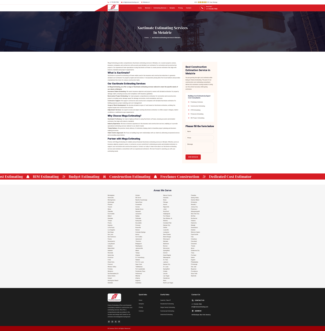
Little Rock (111, 227)
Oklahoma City (195, 250)
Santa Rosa (138, 202)
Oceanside (138, 204)
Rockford (166, 211)
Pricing (180, 8)
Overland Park (167, 223)
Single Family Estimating (167, 307)
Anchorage (111, 202)
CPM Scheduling (195, 110)
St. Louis (165, 267)
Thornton (138, 241)
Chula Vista (111, 262)
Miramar (137, 276)
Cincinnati (194, 243)
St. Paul (165, 260)
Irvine (109, 260)
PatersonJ (194, 209)
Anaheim (110, 250)
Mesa (109, 209)
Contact (188, 8)
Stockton (110, 257)
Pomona (137, 225)
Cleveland (194, 241)
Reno (164, 280)
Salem (193, 257)
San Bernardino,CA (113, 273)
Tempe (110, 220)
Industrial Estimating (166, 314)
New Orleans (167, 234)
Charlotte (194, 223)
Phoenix (110, 204)
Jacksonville (139, 248)
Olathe (165, 227)
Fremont (110, 264)
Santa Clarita (111, 276)
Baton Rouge (167, 237)
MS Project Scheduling (197, 118)
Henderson (166, 278)
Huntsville (111, 197)
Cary (192, 237)
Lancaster (138, 214)
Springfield (166, 250)
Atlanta (137, 278)
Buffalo (193, 216)
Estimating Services (160, 8)
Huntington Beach (113, 280)
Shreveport (166, 239)
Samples (172, 8)
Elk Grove (138, 197)
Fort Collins (138, 237)
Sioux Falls (194, 273)
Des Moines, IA (167, 218)
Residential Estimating (167, 304)
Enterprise (194, 202)
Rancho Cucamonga (141, 200)
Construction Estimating (198, 106)
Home (140, 8)
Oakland (110, 246)
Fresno (110, 239)
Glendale (110, 218)
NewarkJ (193, 204)
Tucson (110, 207)
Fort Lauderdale (140, 269)
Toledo (193, 246)
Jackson (165, 262)
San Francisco (112, 237)
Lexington (166, 232)
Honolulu (165, 197)
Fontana (110, 269)
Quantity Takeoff (165, 300)
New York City (195, 214)
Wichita (165, 220)
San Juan (193, 267)
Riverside (110, 253)
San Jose (110, 234)
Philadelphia (194, 262)
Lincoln (165, 273)
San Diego (111, 232)
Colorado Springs (140, 232)
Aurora (137, 234)
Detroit (165, 253)
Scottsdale (111, 214)
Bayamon (193, 269)
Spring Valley (195, 197)
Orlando (137, 255)
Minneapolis (166, 257)
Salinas (137, 216)
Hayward (138, 211)
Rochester (194, 218)
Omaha (165, 271)
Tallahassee (139, 267)
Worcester (166, 248)
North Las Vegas (168, 283)
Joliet (165, 209)
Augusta (137, 280)
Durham (193, 230)
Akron (192, 248)
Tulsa (192, 253)
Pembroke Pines (140, 271)
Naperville (166, 207)
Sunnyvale (138, 220)
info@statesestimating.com (131, 2)
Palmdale (138, 218)
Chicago (165, 202)
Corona (137, 207)
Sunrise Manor (195, 200)
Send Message (193, 157)
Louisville (166, 230)
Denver (137, 230)
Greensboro (194, 227)
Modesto (110, 271)
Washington (138, 246)
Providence (194, 271)
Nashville (193, 276)
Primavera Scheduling (197, 114)
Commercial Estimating (167, 311)
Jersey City (194, 207)
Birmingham (111, 195)
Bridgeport (138, 243)
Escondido (138, 223)
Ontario (137, 195)
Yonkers (193, 220)
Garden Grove (139, 209)
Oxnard (110, 278)
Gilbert (110, 216)
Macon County (167, 195)
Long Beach (111, 243)
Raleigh (193, 225)
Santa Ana (111, 255)
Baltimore (166, 243)
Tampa (137, 253)
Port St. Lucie (139, 262)
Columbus (138, 283)
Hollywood (138, 273)
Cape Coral (138, 264)
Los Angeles (111, 230)
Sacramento (111, 241)
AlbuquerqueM (195, 211)
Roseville (138, 227)
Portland (193, 255)
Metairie (165, 241)
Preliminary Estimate (197, 102)
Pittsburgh (194, 264)
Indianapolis (166, 214)
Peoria (109, 223)
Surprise (110, 225)
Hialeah (137, 260)
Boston (165, 246)
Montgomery (111, 200)
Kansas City (166, 225)
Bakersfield (111, 248)
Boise (164, 200)
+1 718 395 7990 (114, 2)
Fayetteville (194, 234)
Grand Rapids (167, 255)
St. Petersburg (139, 257)
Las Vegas (166, 276)
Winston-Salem (195, 232)
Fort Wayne (166, 216)
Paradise (193, 195)
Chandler (110, 211)
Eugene (193, 260)
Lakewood (138, 239)
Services (147, 8)
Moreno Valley (112, 267)
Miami (137, 250)
